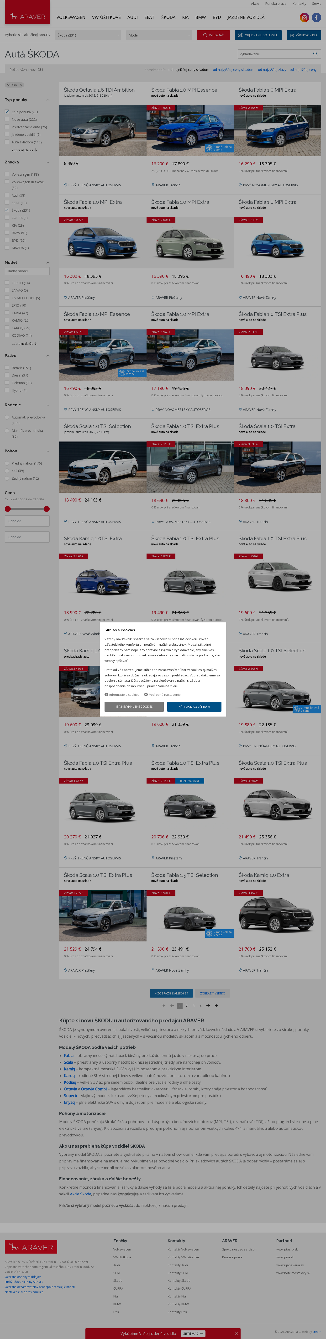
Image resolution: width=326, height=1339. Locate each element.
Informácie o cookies (124, 694)
